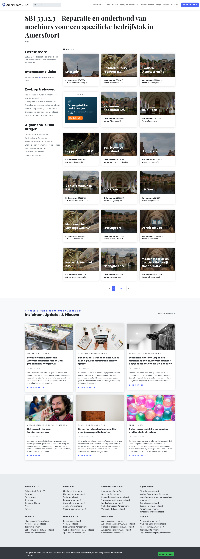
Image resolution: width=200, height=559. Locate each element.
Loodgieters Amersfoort (112, 503)
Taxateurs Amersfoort (35, 527)
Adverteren (190, 5)
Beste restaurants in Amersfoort (40, 141)
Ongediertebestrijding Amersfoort (155, 532)
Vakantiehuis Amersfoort (151, 509)
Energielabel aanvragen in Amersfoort (42, 105)
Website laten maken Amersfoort (78, 530)
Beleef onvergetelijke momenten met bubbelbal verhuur (148, 430)
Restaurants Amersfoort (112, 491)
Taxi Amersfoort (70, 497)
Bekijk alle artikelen (165, 314)
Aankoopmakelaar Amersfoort (39, 115)
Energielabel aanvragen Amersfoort (41, 112)
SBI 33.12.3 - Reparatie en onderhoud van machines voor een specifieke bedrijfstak (41, 60)
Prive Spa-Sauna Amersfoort (153, 524)
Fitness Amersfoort (33, 155)
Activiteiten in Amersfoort (36, 138)
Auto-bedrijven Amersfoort (113, 521)
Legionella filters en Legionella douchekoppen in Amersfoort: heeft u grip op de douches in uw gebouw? (150, 360)
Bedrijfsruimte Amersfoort (151, 530)
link (40, 77)
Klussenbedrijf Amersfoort (37, 521)
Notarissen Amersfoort (35, 524)
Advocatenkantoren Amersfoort (116, 530)
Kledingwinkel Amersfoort (75, 527)
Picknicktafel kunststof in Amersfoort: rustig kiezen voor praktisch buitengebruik (45, 360)
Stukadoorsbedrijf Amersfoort (115, 506)
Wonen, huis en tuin (38, 354)
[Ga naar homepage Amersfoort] (15, 5)
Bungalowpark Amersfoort (152, 512)
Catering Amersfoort (110, 494)
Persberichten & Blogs (151, 5)
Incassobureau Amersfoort (152, 527)
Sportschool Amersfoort (74, 532)
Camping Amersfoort (149, 503)
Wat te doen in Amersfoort (37, 134)
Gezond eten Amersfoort (74, 509)
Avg (26, 506)
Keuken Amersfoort (72, 521)
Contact (174, 5)
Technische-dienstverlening (145, 354)
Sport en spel (137, 425)
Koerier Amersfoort (34, 98)
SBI (108, 5)
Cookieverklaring (32, 503)
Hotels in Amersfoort (34, 151)
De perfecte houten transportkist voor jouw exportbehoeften (97, 430)
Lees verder (34, 388)
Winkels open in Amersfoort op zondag (42, 145)
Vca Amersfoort (70, 524)
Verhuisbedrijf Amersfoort (113, 509)
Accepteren (166, 554)
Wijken (115, 5)
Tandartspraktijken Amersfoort (115, 500)
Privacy (28, 509)
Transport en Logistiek (91, 425)
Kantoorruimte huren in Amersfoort (41, 94)
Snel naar (97, 5)
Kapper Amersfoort (72, 500)
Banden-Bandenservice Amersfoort (117, 527)
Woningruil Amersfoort (150, 521)
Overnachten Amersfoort (151, 506)
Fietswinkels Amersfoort (74, 494)
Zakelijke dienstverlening (92, 354)
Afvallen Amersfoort (72, 506)
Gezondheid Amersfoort (74, 503)
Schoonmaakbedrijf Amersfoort (39, 530)
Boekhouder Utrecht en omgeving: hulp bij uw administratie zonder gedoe (98, 360)
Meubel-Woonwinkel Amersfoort (154, 494)
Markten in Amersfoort (35, 148)
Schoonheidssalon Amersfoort (115, 497)
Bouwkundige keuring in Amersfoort (41, 108)
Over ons (29, 500)
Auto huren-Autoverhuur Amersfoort (118, 524)
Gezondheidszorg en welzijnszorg (47, 425)
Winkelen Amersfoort (149, 491)
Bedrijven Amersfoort (129, 5)
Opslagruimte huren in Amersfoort (40, 101)
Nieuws (166, 5)
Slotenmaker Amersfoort (112, 532)
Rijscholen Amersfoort (73, 491)
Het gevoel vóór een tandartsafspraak (39, 430)
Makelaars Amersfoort (35, 532)
